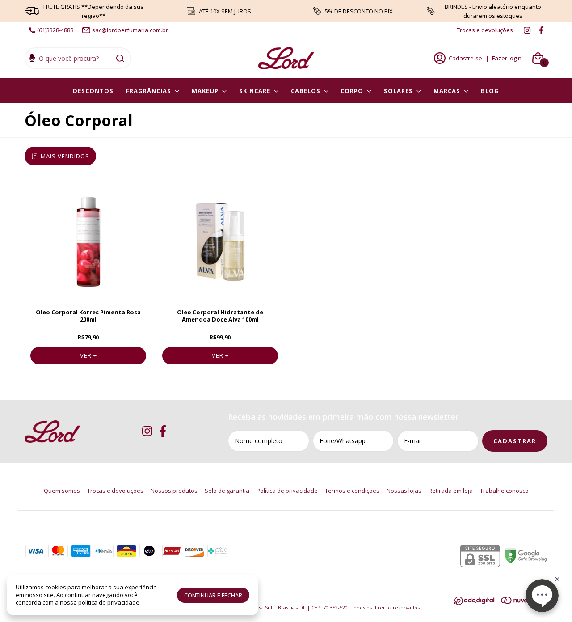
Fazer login (507, 58)
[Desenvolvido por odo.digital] (477, 602)
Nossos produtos (174, 491)
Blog (490, 91)
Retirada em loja (451, 491)
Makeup (205, 91)
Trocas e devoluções (485, 30)
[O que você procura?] (120, 58)
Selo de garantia (227, 491)
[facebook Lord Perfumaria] (541, 30)
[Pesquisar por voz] (32, 59)
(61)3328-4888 (55, 30)
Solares (398, 91)
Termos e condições (352, 491)
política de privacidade (108, 602)
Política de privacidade (287, 491)
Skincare (254, 91)
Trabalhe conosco (504, 491)
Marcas (446, 91)
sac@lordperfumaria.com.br (130, 30)
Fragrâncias (148, 91)
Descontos (93, 91)
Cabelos (305, 91)
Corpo (352, 91)
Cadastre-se (465, 58)
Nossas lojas (404, 491)
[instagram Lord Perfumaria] (527, 30)
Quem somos (62, 491)
